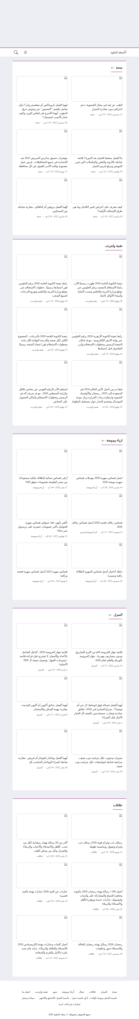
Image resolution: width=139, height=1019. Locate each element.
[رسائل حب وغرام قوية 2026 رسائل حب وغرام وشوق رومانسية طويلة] (97, 836)
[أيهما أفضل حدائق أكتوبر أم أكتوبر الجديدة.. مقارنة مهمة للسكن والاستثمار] (42, 700)
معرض (83, 532)
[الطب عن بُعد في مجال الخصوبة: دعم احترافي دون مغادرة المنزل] (97, 100)
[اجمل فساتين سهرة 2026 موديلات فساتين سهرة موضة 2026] (97, 469)
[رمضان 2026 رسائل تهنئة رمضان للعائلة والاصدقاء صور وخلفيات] (97, 938)
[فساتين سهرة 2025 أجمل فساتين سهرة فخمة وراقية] (42, 563)
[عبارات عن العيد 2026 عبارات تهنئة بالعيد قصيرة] (42, 887)
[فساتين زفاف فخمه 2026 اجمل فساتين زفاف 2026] (97, 516)
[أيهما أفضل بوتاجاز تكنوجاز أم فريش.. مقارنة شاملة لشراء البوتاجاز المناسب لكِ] (42, 751)
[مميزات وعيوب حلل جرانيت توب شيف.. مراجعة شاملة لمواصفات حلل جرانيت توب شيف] (97, 751)
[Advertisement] (69, 24)
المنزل (118, 614)
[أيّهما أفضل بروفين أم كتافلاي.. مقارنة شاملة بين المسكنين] (42, 198)
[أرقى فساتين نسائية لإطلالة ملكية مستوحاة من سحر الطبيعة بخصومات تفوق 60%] (42, 469)
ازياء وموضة (114, 440)
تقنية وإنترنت (91, 301)
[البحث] (16, 52)
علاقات (94, 852)
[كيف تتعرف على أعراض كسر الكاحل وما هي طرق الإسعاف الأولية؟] (97, 198)
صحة (119, 67)
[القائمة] (25, 52)
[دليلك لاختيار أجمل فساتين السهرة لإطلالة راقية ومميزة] (97, 563)
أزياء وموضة (91, 487)
